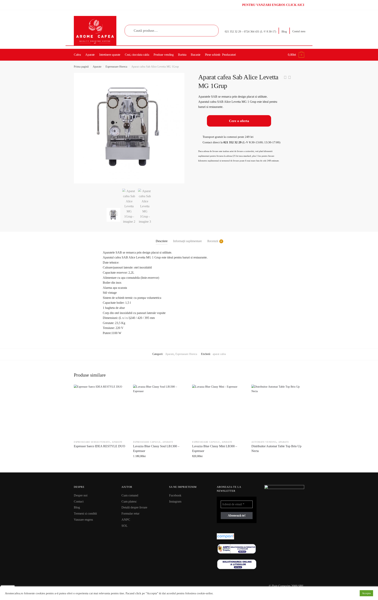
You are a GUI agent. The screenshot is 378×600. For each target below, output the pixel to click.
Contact (78, 501)
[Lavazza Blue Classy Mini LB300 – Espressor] (218, 411)
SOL (124, 525)
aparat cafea (219, 354)
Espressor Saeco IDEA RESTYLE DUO (99, 446)
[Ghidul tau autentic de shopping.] (237, 536)
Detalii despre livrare (134, 507)
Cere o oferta (239, 121)
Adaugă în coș (159, 464)
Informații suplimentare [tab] (187, 241)
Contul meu (298, 31)
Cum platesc (129, 501)
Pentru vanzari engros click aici (273, 4)
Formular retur (130, 513)
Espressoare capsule (147, 442)
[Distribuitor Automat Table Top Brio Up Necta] (277, 411)
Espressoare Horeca (116, 66)
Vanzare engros (83, 519)
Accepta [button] (366, 593)
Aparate (97, 66)
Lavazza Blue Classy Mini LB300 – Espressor (214, 448)
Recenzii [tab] (212, 241)
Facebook (175, 495)
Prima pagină (81, 66)
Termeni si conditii (85, 513)
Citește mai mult (100, 464)
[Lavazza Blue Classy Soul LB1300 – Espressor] (159, 411)
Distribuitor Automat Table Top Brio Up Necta (276, 448)
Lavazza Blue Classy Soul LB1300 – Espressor (156, 448)
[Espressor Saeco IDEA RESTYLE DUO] (100, 411)
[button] (178, 79)
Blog (284, 31)
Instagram (175, 501)
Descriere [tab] (162, 241)
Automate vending (263, 442)
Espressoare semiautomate (92, 442)
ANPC (125, 519)
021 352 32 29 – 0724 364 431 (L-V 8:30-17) (250, 31)
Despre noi (80, 495)
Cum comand (129, 495)
